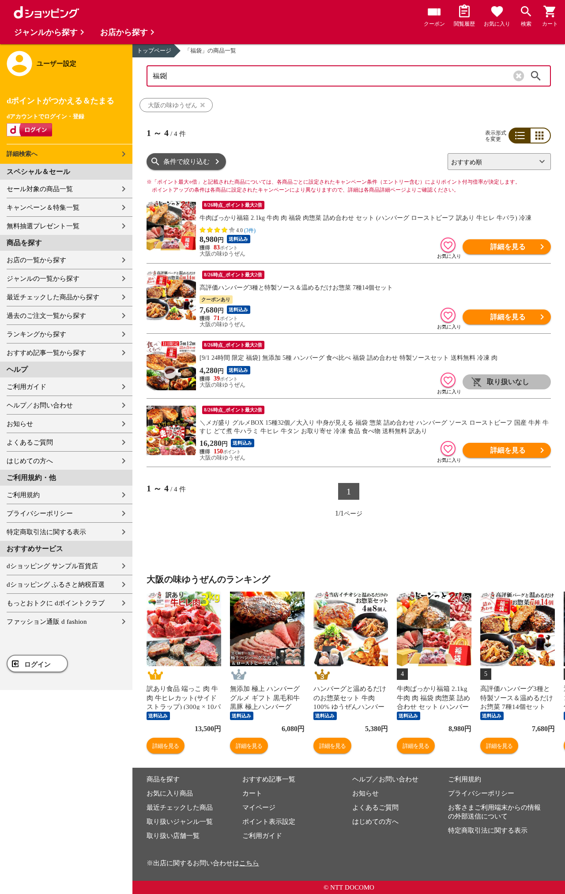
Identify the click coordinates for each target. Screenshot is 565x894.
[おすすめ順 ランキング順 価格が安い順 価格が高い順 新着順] (496, 161)
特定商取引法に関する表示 (46, 532)
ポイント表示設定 (268, 821)
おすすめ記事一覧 (268, 779)
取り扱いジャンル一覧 (180, 821)
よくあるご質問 (30, 442)
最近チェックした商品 (180, 807)
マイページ (258, 807)
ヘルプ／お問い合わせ (40, 405)
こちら (249, 863)
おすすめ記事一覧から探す (46, 352)
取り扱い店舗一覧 (173, 835)
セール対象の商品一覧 (40, 188)
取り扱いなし (508, 381)
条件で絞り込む (186, 161)
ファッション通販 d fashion (47, 621)
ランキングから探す (36, 334)
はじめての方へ (30, 460)
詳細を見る (508, 246)
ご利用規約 (23, 494)
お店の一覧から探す (36, 260)
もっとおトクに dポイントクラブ (56, 603)
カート (252, 793)
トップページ (154, 50)
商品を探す (163, 779)
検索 (536, 76)
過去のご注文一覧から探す (46, 315)
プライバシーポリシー (40, 513)
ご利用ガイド (26, 386)
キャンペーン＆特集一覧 (43, 207)
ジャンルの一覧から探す (43, 278)
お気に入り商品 (170, 793)
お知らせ (20, 423)
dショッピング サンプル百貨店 (52, 566)
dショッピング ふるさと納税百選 (56, 584)
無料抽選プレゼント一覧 (43, 226)
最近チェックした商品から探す (53, 297)
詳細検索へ (22, 154)
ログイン (37, 664)
